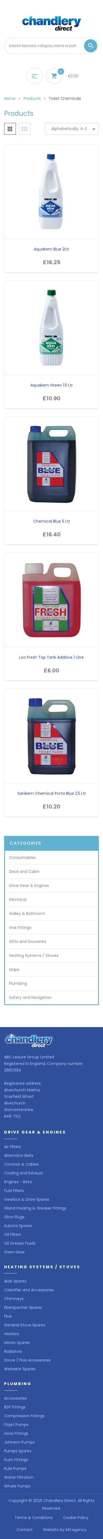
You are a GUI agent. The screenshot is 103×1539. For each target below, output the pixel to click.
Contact (24, 1529)
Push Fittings (16, 1460)
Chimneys (14, 1298)
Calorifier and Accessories (29, 1290)
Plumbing (18, 983)
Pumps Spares (17, 1451)
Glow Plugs (14, 1217)
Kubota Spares (18, 1226)
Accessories (15, 1398)
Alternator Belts (19, 1155)
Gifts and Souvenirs (27, 941)
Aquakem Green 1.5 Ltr (51, 385)
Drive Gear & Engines (29, 885)
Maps (14, 969)
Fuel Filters (14, 1190)
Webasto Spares (19, 1369)
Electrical (17, 899)
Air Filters (12, 1147)
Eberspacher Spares (23, 1307)
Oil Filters (12, 1234)
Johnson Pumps (19, 1442)
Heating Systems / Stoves (34, 955)
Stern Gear (14, 1252)
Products (32, 98)
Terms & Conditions (34, 1517)
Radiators (13, 1351)
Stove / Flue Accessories (27, 1360)
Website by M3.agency (65, 1529)
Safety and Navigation (30, 997)
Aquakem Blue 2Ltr (51, 249)
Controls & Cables (21, 1164)
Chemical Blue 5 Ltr (51, 521)
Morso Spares (17, 1342)
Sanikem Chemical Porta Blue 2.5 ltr (51, 793)
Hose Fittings (16, 1433)
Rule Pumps (15, 1468)
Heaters (11, 1334)
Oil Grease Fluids (19, 1243)
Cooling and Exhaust (23, 1173)
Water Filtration (19, 1477)
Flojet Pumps (16, 1424)
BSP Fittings (15, 1407)
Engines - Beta (18, 1182)
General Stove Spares (24, 1325)
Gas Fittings (20, 927)
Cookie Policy (75, 1517)
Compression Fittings (24, 1416)
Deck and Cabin (24, 871)
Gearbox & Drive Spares (26, 1199)
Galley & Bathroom (27, 913)
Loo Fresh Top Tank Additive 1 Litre (51, 657)
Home (10, 98)
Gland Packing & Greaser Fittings (35, 1208)
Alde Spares (15, 1281)
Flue (8, 1316)
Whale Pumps (17, 1486)
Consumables (22, 857)
